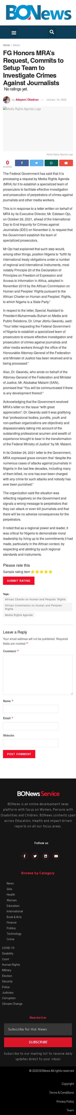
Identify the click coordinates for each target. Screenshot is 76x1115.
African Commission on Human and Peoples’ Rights (34, 607)
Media (16, 45)
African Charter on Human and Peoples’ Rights (35, 599)
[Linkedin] (45, 856)
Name (8, 701)
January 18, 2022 (56, 99)
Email (8, 718)
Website (8, 735)
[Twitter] (35, 856)
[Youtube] (56, 856)
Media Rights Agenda (19, 615)
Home (6, 45)
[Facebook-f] (24, 856)
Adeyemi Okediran (27, 99)
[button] (14, 33)
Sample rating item (16, 571)
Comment (11, 651)
